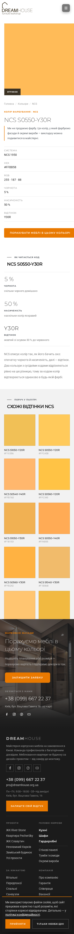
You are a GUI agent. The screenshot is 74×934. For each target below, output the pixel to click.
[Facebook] (7, 714)
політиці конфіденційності (22, 914)
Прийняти (18, 923)
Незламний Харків (18, 846)
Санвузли (12, 894)
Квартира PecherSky (19, 835)
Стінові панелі (48, 850)
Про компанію (48, 877)
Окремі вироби (49, 861)
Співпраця (46, 888)
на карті (47, 706)
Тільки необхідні (50, 923)
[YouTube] (29, 714)
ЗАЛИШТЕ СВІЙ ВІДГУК (27, 806)
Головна (9, 103)
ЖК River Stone (16, 830)
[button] (66, 8)
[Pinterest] (21, 714)
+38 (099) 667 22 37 (28, 699)
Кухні (43, 830)
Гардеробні (48, 841)
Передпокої (14, 883)
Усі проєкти (14, 858)
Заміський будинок (19, 852)
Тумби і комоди (49, 855)
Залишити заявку (27, 677)
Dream (24, 738)
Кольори (23, 103)
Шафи (43, 836)
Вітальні (11, 877)
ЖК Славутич (15, 841)
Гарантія (45, 883)
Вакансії (44, 894)
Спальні (11, 888)
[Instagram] (14, 714)
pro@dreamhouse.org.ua (22, 785)
